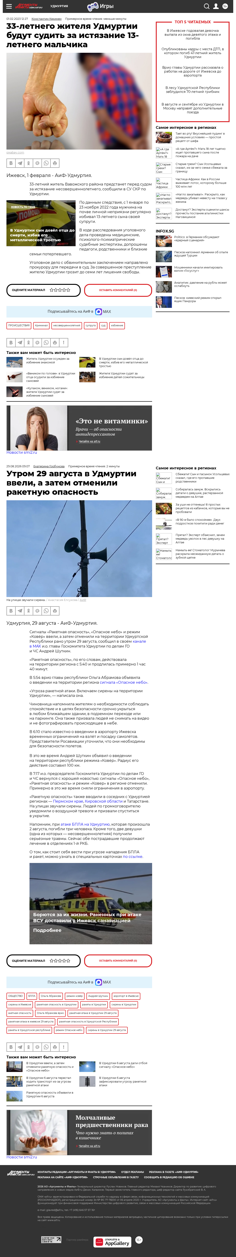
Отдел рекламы (132, 1172)
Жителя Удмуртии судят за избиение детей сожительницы (121, 375)
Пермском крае (68, 801)
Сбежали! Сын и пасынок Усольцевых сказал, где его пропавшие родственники (203, 477)
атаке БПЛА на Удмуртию (85, 824)
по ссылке (132, 856)
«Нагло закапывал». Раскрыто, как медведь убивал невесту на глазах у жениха (201, 198)
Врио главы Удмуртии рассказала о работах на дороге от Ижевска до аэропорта (192, 71)
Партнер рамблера (77, 1239)
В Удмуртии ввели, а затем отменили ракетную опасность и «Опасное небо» (50, 1066)
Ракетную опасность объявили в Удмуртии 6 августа (49, 1094)
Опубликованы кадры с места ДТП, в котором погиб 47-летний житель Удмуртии (193, 53)
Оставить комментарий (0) (118, 290)
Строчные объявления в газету (116, 1177)
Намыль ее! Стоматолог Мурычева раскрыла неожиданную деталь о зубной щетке (200, 553)
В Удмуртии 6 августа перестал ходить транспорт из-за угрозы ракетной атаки (48, 1081)
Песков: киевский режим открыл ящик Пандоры (197, 299)
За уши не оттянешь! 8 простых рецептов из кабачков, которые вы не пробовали (202, 508)
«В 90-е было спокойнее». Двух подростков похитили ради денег (200, 521)
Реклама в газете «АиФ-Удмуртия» (173, 1172)
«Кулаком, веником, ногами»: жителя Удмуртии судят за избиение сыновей (47, 391)
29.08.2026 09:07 (18, 466)
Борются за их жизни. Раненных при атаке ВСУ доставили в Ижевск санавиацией (87, 917)
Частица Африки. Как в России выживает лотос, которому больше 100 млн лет (201, 182)
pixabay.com (15, 152)
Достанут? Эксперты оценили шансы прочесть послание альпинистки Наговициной (202, 213)
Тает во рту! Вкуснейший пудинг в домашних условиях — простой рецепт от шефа (200, 137)
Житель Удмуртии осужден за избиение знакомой (47, 360)
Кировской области (104, 801)
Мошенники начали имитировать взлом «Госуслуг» (198, 269)
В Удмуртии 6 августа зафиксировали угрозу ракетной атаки (122, 1081)
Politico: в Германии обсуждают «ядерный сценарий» (196, 239)
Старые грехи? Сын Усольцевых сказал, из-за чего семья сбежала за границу (201, 167)
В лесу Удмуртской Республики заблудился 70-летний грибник (192, 90)
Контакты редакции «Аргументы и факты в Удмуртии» (77, 1172)
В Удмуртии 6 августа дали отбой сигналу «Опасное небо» (123, 1065)
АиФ (83, 600)
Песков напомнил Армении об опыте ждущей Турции (201, 254)
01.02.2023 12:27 (17, 19)
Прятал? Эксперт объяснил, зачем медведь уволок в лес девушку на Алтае (200, 538)
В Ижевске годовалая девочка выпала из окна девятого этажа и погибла (193, 35)
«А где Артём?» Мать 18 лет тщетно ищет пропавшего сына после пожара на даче (201, 152)
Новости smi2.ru (21, 452)
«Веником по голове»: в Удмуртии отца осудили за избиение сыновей (50, 377)
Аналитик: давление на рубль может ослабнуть (200, 284)
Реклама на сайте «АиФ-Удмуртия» (63, 1177)
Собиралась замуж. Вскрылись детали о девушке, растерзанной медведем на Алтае (199, 493)
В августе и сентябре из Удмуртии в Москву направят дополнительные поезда (193, 108)
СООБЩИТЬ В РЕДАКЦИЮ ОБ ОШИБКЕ (169, 1177)
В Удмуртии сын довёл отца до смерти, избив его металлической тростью (123, 362)
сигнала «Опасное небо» (124, 682)
